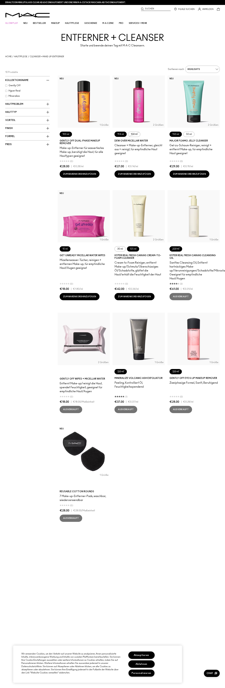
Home (8, 57)
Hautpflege (21, 57)
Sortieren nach (176, 69)
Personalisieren (141, 673)
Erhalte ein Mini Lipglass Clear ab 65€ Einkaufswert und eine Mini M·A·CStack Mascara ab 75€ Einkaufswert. (65, 2)
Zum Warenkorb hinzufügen (79, 174)
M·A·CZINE (108, 23)
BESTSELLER (39, 23)
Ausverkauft (181, 297)
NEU (25, 23)
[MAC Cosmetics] (27, 15)
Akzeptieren (141, 655)
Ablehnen (141, 664)
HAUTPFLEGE (72, 23)
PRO (121, 23)
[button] (212, 673)
